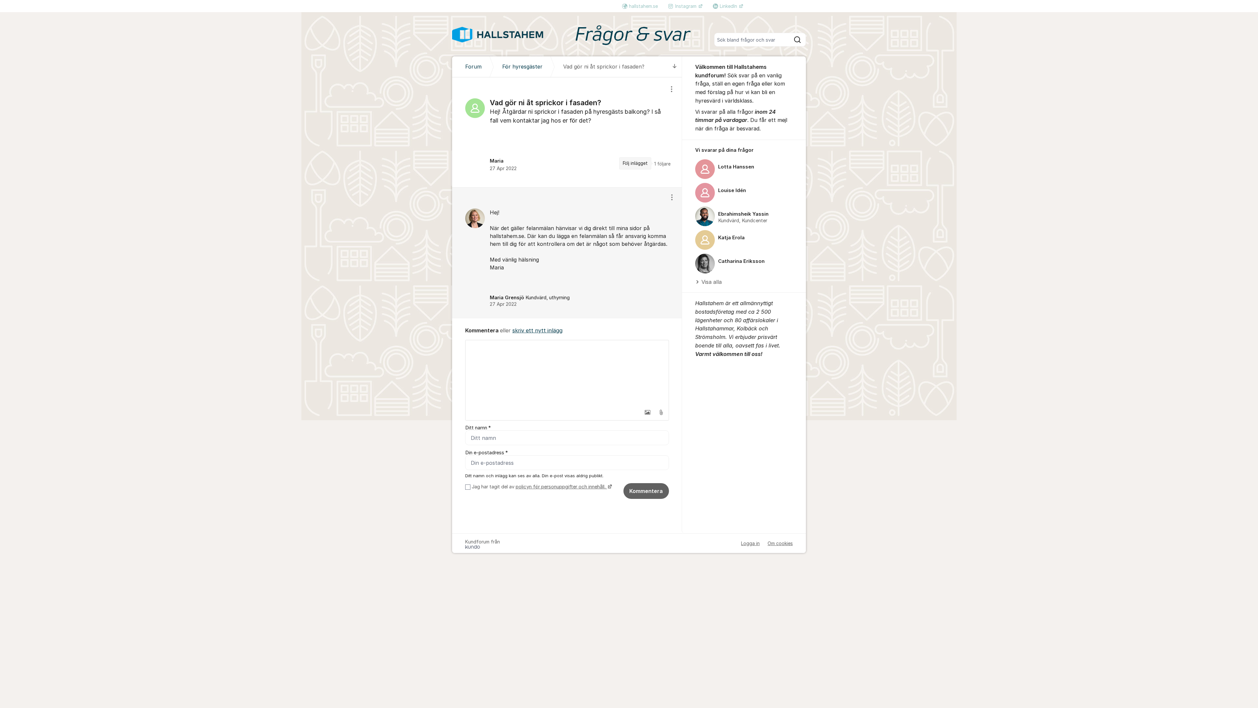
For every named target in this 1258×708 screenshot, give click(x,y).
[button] (647, 412)
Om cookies (780, 543)
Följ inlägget (635, 163)
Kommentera (646, 491)
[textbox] (567, 373)
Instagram (686, 6)
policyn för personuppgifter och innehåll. (561, 487)
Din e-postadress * (486, 453)
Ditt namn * (478, 428)
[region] (567, 132)
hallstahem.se (643, 6)
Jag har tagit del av (538, 487)
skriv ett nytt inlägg (537, 330)
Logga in (750, 543)
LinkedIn (729, 6)
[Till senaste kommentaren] (674, 66)
